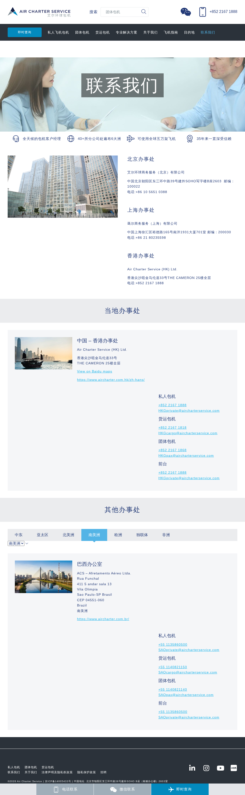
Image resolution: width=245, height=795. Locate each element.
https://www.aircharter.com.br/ (103, 619)
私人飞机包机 (58, 32)
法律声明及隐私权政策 (57, 772)
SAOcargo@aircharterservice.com (187, 672)
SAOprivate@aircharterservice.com (188, 650)
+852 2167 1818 (172, 427)
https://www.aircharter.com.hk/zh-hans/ (111, 380)
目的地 (189, 32)
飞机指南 (171, 32)
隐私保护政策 (86, 772)
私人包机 (14, 767)
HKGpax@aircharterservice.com (186, 455)
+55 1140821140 (172, 689)
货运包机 (102, 32)
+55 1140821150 (172, 667)
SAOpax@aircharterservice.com (186, 695)
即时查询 (24, 32)
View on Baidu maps (94, 371)
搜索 (93, 12)
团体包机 (82, 32)
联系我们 (208, 32)
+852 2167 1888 (172, 405)
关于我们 (150, 32)
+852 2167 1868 (172, 450)
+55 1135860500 (172, 644)
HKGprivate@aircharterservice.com (189, 410)
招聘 (103, 772)
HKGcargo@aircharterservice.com (187, 433)
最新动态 (15, 49)
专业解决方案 (126, 32)
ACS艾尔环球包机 (39, 14)
